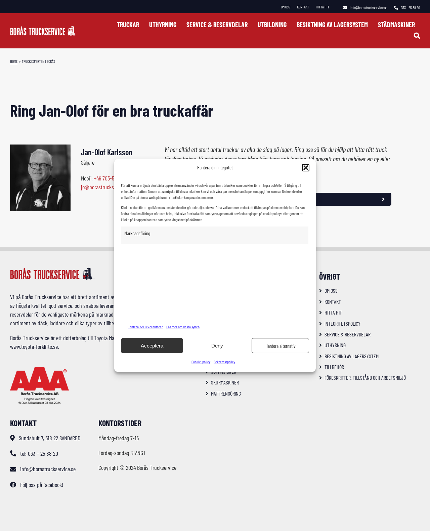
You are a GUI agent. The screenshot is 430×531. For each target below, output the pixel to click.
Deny (217, 346)
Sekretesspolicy (224, 361)
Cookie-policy (200, 361)
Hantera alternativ (280, 346)
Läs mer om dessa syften (183, 326)
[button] (305, 167)
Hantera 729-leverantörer (145, 326)
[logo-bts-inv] (43, 29)
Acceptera (152, 346)
